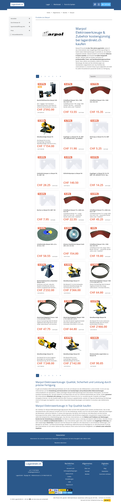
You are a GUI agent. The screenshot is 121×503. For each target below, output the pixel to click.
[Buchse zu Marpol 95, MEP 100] (47, 200)
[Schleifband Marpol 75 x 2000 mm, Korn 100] (100, 200)
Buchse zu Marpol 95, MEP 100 (46, 210)
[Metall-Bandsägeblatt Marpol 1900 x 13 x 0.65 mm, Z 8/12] (73, 307)
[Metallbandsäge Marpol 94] (47, 344)
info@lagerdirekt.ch (34, 472)
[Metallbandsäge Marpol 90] (100, 307)
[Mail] (2, 314)
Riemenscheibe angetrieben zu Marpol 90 (99, 354)
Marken (87, 474)
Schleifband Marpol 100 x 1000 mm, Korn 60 (99, 101)
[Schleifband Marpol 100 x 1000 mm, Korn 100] (73, 90)
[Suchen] (95, 4)
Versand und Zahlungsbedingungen (70, 470)
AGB (69, 482)
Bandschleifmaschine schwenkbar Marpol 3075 (47, 281)
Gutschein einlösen (105, 474)
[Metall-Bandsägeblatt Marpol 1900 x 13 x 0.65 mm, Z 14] (100, 271)
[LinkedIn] (2, 306)
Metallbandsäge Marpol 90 (98, 317)
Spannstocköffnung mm (18, 26)
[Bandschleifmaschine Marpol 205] (47, 90)
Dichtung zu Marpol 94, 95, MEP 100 (99, 137)
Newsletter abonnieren (60, 442)
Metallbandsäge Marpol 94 (45, 354)
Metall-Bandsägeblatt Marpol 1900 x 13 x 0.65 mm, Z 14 (100, 281)
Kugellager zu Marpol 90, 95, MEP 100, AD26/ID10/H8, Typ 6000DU (73, 137)
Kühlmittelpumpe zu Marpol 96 (72, 173)
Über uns (87, 468)
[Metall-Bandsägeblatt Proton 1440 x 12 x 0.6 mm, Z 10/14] (47, 307)
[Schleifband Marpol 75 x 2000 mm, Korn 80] (73, 200)
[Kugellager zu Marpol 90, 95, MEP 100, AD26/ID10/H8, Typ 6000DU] (73, 127)
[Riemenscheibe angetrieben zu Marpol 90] (100, 344)
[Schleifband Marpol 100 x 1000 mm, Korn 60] (100, 90)
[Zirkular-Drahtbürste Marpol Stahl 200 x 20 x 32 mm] (73, 234)
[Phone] (2, 310)
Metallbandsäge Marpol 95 (45, 137)
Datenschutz (69, 474)
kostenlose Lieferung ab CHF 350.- (88, 498)
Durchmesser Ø (15, 22)
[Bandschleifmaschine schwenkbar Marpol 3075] (47, 271)
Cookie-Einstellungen (69, 478)
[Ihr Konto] (99, 4)
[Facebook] (2, 303)
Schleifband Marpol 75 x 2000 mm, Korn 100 (100, 210)
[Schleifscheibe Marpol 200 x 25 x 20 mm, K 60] (47, 234)
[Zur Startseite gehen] (17, 4)
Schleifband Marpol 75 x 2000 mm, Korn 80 (73, 210)
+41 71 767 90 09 (34, 470)
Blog (105, 468)
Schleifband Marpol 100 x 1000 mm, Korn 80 (99, 245)
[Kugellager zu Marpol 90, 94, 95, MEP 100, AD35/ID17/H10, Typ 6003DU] (100, 163)
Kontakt (87, 471)
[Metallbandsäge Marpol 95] (47, 127)
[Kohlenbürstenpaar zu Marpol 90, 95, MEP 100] (47, 163)
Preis (12, 30)
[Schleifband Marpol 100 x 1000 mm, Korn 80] (100, 234)
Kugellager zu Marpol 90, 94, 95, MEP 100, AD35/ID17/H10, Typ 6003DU (99, 174)
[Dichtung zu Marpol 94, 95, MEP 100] (100, 127)
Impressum (69, 485)
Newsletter (105, 471)
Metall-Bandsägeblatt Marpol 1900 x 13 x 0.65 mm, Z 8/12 (73, 318)
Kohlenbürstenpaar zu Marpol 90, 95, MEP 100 (47, 174)
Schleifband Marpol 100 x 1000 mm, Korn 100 (72, 101)
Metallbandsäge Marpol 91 (71, 281)
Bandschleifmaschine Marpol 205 (47, 100)
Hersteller (14, 18)
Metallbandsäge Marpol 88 (71, 354)
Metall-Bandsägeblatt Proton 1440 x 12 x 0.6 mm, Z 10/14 (47, 318)
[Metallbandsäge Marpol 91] (73, 271)
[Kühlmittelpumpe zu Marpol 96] (73, 163)
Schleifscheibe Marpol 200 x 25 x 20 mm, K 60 (47, 245)
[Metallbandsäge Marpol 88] (73, 344)
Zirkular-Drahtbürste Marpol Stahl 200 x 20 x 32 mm (73, 245)
